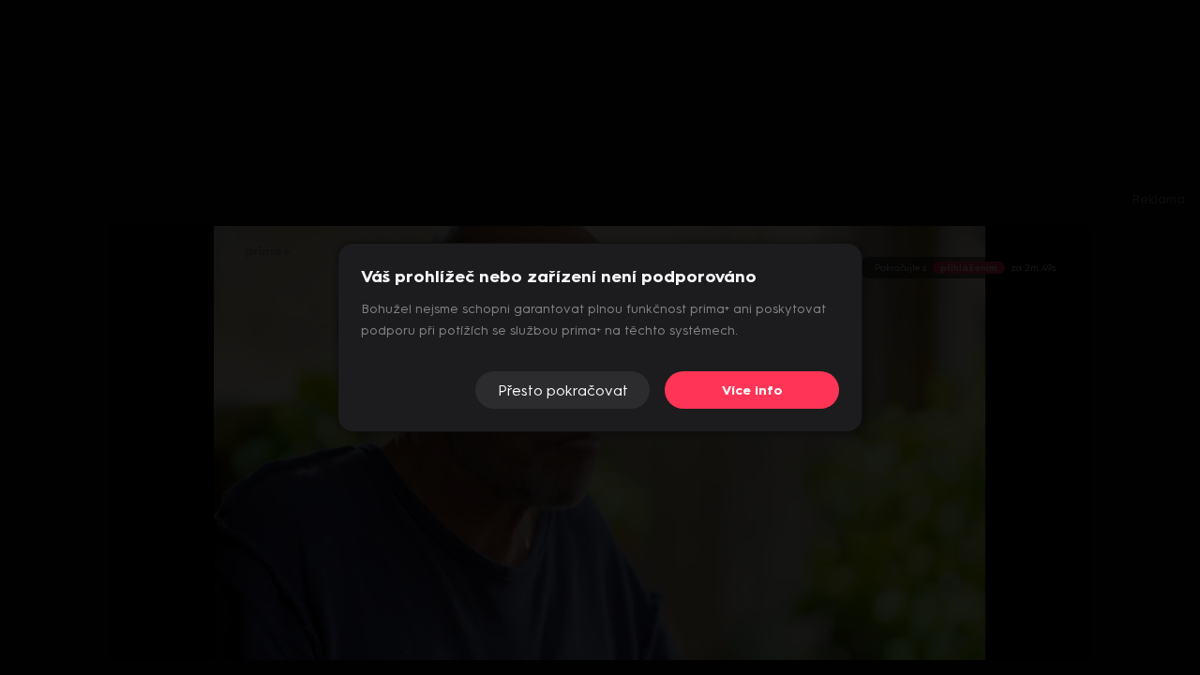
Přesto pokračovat (563, 390)
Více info (752, 390)
